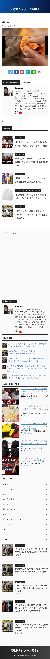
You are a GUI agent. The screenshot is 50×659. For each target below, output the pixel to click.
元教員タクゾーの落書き (25, 9)
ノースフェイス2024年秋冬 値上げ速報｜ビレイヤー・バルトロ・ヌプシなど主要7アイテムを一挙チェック (31, 608)
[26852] (28, 72)
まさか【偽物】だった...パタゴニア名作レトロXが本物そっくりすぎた (34, 408)
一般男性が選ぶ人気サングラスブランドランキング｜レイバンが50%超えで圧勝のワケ (31, 214)
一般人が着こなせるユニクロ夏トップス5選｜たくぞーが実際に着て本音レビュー (31, 162)
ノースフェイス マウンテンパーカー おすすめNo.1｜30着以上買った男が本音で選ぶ (31, 552)
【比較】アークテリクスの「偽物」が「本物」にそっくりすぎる (34, 443)
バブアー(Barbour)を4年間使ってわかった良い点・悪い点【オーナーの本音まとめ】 (31, 627)
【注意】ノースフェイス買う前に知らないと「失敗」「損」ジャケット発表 (34, 391)
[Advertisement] (25, 269)
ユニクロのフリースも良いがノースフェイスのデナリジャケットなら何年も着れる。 (34, 426)
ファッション (28, 398)
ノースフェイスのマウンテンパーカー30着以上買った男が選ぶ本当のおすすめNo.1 (31, 588)
